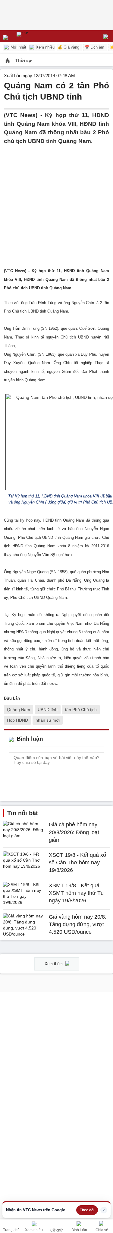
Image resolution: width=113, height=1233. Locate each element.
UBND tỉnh (48, 709)
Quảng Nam (18, 709)
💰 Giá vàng (68, 47)
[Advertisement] (56, 202)
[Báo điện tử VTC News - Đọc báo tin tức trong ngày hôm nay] (37, 36)
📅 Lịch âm (94, 47)
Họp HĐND (17, 720)
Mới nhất (17, 47)
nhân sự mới (48, 720)
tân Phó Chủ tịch (81, 709)
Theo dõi (87, 1210)
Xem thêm (54, 963)
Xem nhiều (45, 47)
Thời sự (23, 60)
